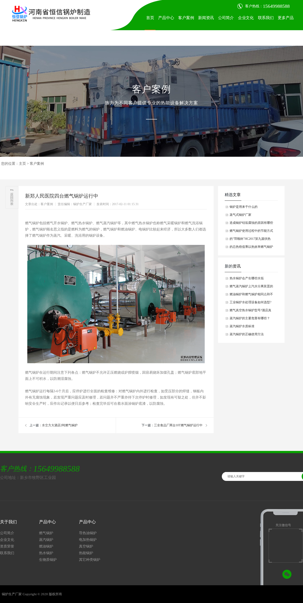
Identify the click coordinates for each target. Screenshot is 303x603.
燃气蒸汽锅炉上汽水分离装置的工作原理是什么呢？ (251, 287)
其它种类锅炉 (89, 559)
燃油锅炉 (46, 546)
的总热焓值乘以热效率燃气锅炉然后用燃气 (251, 248)
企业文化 (246, 18)
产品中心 (166, 18)
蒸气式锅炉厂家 (240, 214)
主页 (22, 163)
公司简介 (226, 18)
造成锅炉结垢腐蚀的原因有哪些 (251, 222)
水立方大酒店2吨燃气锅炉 (60, 425)
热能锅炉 (86, 553)
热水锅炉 (46, 553)
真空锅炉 (86, 546)
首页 (150, 18)
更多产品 (285, 18)
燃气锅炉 (46, 533)
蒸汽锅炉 (46, 540)
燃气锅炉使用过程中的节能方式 (251, 230)
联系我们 (266, 18)
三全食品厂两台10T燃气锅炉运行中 (178, 425)
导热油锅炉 (88, 533)
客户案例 (186, 18)
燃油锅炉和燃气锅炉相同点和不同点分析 (251, 295)
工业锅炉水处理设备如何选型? (250, 302)
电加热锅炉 (88, 540)
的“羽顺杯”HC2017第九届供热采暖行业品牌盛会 (250, 240)
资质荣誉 (7, 546)
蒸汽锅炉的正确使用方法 (247, 334)
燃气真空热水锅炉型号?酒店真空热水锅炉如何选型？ (250, 311)
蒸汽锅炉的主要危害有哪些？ (250, 318)
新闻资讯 (206, 18)
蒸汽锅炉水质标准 (242, 326)
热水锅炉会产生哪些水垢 (247, 278)
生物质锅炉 (48, 559)
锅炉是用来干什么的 (244, 206)
